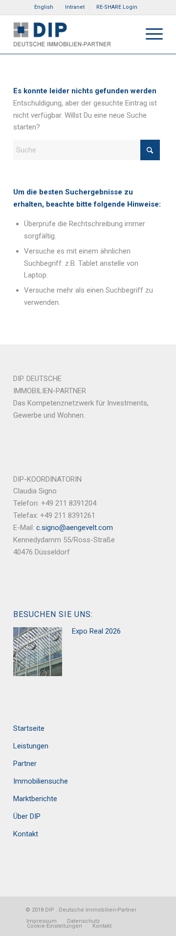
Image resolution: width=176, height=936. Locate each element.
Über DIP (27, 816)
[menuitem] (44, 7)
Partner (25, 763)
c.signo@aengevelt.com (74, 527)
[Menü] (149, 34)
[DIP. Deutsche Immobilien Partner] (73, 34)
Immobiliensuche (40, 781)
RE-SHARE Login (116, 7)
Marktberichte (35, 798)
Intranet (75, 7)
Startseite (28, 728)
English (43, 7)
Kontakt (25, 834)
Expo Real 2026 (96, 631)
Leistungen (30, 746)
